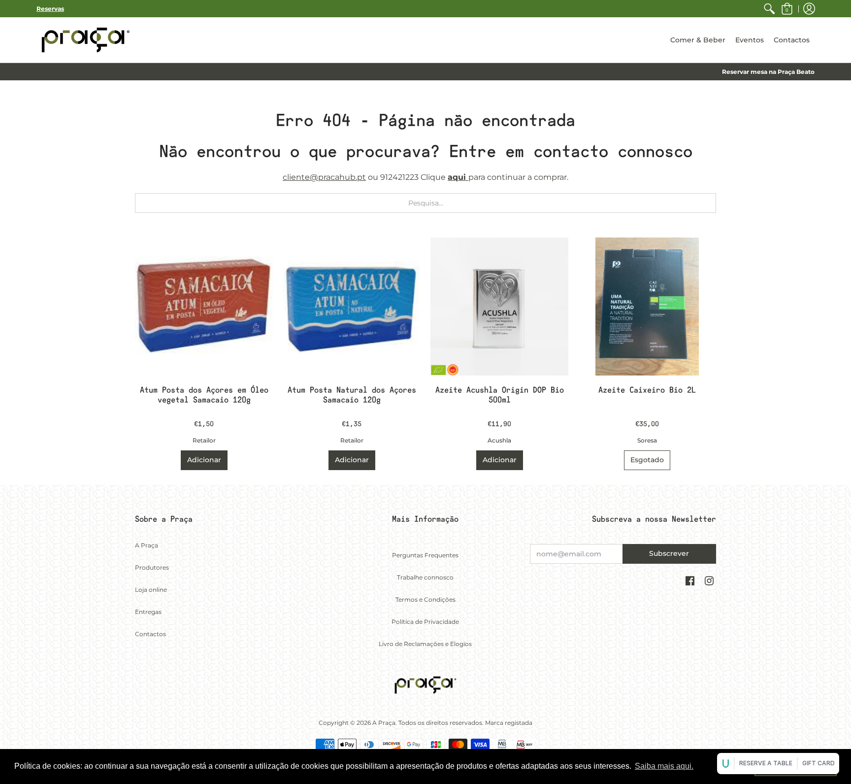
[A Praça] (85, 40)
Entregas (148, 611)
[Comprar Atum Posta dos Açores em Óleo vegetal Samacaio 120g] (204, 306)
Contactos (150, 634)
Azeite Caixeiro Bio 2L (647, 390)
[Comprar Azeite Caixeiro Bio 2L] (647, 306)
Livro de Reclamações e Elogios (425, 644)
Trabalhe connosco (425, 577)
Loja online (151, 589)
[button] (787, 8)
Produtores (152, 567)
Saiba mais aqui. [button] (664, 766)
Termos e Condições (425, 599)
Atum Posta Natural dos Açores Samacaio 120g (352, 395)
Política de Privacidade (425, 621)
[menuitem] (769, 8)
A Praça (146, 545)
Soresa (647, 440)
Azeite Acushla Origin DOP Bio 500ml (499, 395)
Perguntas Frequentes (425, 555)
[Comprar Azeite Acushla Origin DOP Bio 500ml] (499, 306)
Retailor (204, 440)
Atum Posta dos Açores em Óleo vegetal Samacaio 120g (204, 395)
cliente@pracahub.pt (324, 177)
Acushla (499, 440)
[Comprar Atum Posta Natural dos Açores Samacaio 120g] (352, 306)
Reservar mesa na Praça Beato (768, 71)
